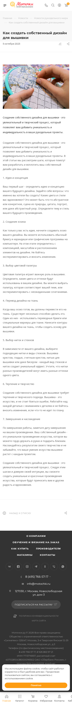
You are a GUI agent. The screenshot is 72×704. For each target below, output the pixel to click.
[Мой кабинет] (59, 5)
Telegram (36, 566)
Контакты (47, 554)
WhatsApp (63, 566)
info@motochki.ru (38, 583)
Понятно (36, 685)
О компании (36, 536)
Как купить (20, 548)
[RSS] (60, 44)
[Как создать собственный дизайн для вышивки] (36, 86)
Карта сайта (39, 621)
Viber (54, 566)
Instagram (27, 566)
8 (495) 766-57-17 (36, 576)
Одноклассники (45, 566)
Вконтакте (9, 566)
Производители (48, 548)
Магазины (25, 554)
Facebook (18, 566)
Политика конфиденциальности (39, 616)
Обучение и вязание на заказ (36, 542)
